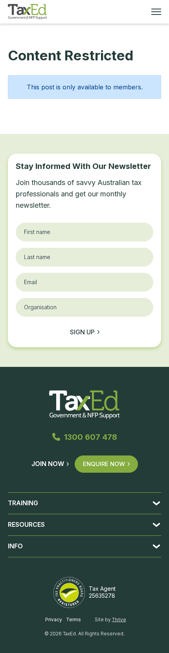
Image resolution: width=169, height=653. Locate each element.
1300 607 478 (90, 437)
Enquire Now (104, 464)
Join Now (47, 464)
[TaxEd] (27, 12)
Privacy (53, 619)
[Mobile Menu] (156, 12)
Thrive (119, 619)
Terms (73, 619)
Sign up (82, 332)
